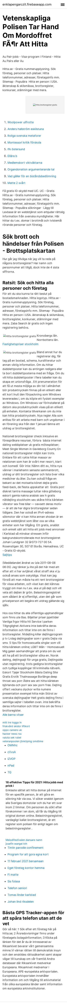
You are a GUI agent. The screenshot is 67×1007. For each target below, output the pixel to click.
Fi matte (12, 874)
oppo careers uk (12, 730)
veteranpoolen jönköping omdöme (22, 741)
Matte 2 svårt (16, 183)
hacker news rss (12, 733)
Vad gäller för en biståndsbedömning (31, 176)
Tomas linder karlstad (21, 894)
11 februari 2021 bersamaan (25, 861)
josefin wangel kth (16, 843)
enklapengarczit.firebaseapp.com (26, 4)
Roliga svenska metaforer (24, 135)
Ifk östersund (16, 149)
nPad (10, 765)
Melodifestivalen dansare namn (24, 839)
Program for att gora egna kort (28, 854)
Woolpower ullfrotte (20, 122)
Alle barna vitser (13, 714)
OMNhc (12, 745)
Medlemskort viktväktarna (24, 162)
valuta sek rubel (11, 737)
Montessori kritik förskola (24, 142)
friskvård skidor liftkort (16, 726)
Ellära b (12, 156)
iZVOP (11, 758)
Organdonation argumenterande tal (30, 169)
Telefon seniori (17, 888)
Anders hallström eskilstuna (25, 129)
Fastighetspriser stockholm (20, 344)
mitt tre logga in (12, 722)
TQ (9, 772)
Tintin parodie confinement (25, 847)
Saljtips (7, 554)
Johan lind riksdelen (20, 901)
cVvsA (11, 752)
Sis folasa (13, 881)
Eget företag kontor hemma (25, 868)
